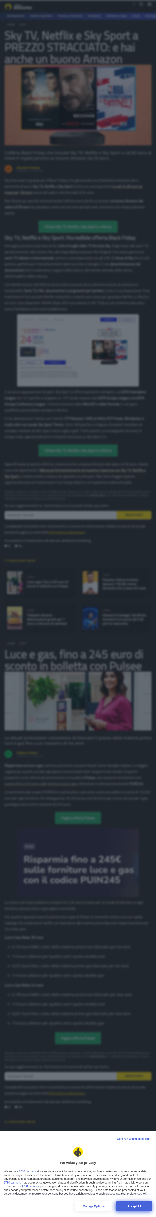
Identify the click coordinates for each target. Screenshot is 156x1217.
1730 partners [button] (27, 1171)
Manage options (94, 1206)
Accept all (134, 1206)
